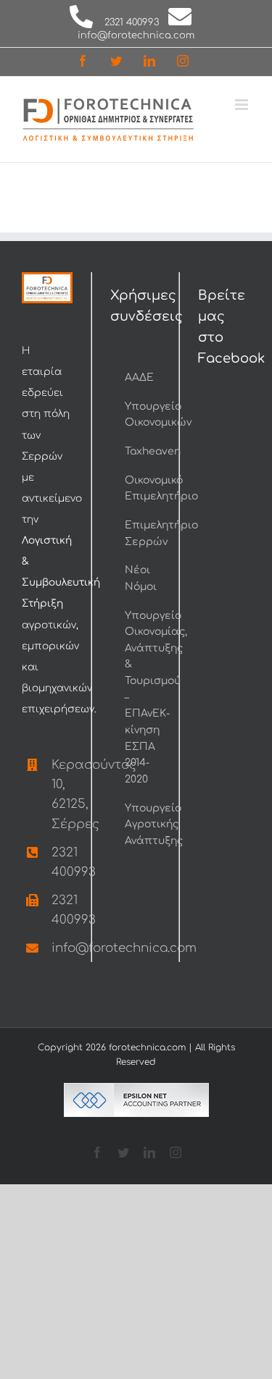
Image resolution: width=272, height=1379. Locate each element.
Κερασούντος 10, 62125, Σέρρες (62, 794)
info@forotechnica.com (136, 35)
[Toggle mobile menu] (242, 104)
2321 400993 (131, 22)
